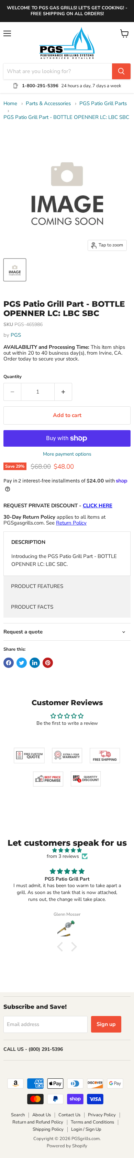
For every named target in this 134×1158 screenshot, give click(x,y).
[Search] (121, 71)
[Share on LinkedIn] (35, 663)
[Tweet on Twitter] (21, 663)
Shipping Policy (48, 1129)
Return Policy (71, 522)
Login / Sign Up (86, 1129)
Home (10, 103)
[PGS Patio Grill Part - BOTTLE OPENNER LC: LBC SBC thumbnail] (15, 270)
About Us (41, 1115)
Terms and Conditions (92, 1122)
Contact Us (69, 1115)
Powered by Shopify (67, 1146)
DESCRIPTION (28, 542)
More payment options (67, 454)
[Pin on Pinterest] (48, 663)
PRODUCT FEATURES (37, 586)
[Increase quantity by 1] (63, 392)
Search (18, 1115)
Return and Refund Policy (37, 1122)
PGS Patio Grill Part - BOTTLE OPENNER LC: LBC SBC (66, 117)
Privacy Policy (102, 1115)
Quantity (12, 376)
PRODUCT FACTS (32, 606)
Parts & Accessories (48, 103)
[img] (67, 850)
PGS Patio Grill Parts (103, 103)
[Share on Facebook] (8, 663)
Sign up (106, 1024)
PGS (16, 335)
